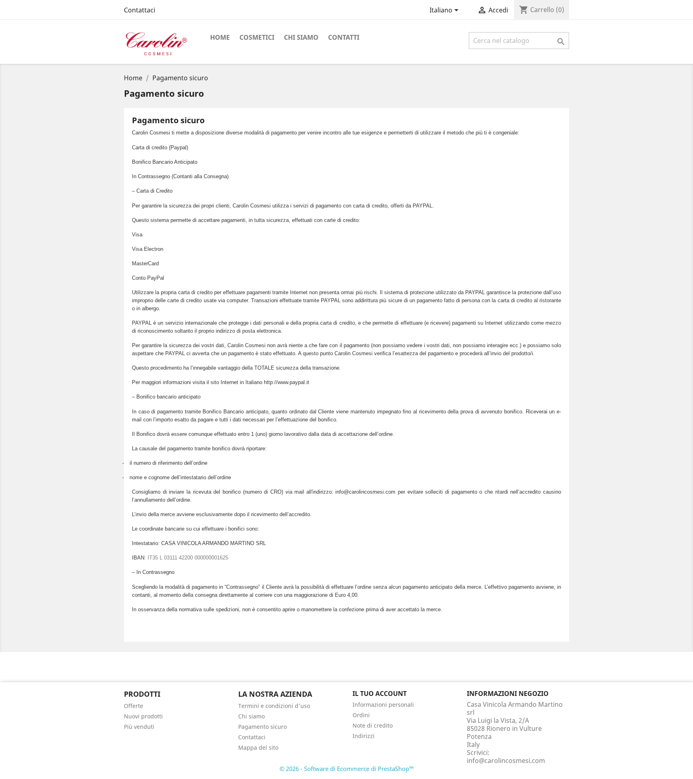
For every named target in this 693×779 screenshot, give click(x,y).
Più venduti (139, 726)
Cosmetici (256, 37)
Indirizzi (364, 736)
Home (220, 37)
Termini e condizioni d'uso (274, 706)
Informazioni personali (383, 704)
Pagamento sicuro (262, 726)
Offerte (133, 706)
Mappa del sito (258, 747)
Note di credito (373, 725)
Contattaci (139, 10)
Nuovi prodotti (143, 716)
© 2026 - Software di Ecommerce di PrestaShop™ (347, 769)
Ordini (361, 715)
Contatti (343, 37)
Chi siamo (301, 37)
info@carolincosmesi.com (506, 760)
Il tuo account (380, 693)
